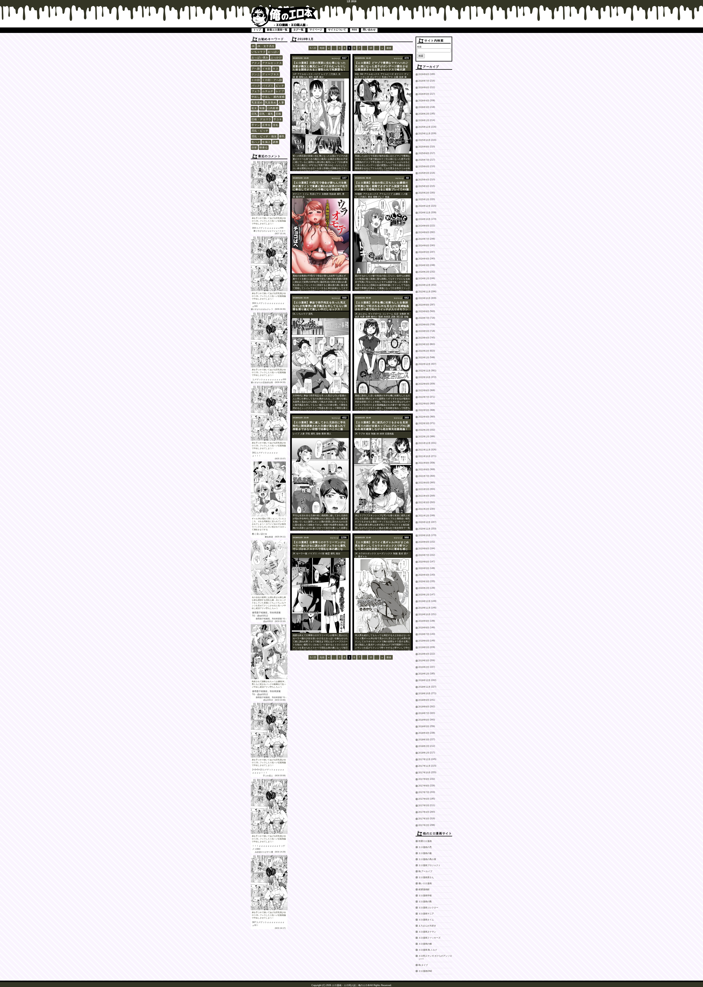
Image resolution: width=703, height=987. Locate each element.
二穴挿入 (333, 74)
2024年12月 (424, 206)
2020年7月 (423, 555)
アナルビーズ (387, 74)
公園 (396, 77)
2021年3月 (423, 502)
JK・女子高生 (266, 46)
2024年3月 (423, 265)
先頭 (322, 48)
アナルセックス (272, 62)
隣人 (329, 433)
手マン (256, 125)
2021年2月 (423, 509)
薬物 (318, 433)
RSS (354, 29)
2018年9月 (423, 700)
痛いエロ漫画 (425, 883)
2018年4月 (423, 733)
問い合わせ (369, 29)
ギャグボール (374, 314)
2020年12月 (424, 522)
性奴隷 (332, 194)
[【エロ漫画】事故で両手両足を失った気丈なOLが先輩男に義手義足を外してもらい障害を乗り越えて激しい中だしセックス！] (320, 355)
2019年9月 (423, 621)
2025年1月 (423, 199)
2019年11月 (424, 608)
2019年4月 (423, 654)
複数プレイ (378, 197)
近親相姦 (389, 433)
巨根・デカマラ (261, 119)
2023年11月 (424, 292)
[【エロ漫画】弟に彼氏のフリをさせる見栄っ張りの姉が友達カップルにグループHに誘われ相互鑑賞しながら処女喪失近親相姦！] (382, 475)
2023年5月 (423, 331)
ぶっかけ (276, 57)
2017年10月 (424, 772)
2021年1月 (423, 516)
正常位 (266, 125)
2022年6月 (423, 404)
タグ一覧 (298, 29)
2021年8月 (423, 469)
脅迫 (370, 197)
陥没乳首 (300, 197)
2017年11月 (424, 766)
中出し (256, 96)
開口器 (400, 316)
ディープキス (270, 74)
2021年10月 (424, 456)
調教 (275, 142)
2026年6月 (423, 87)
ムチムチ (268, 91)
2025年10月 (424, 140)
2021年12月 (424, 443)
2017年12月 (424, 759)
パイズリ (268, 85)
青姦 (387, 197)
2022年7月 (423, 397)
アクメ (256, 62)
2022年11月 (424, 371)
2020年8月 (423, 548)
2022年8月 (423, 390)
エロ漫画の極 (425, 944)
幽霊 (327, 553)
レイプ (280, 91)
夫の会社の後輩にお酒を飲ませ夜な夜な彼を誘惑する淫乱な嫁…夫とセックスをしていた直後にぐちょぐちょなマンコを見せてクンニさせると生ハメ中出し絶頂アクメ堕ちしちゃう (269, 602)
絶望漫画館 (424, 889)
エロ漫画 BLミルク (428, 950)
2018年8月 (423, 707)
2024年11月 (424, 213)
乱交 (396, 314)
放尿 (401, 77)
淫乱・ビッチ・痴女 (264, 136)
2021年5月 (423, 489)
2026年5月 (423, 94)
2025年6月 (423, 166)
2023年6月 (423, 325)
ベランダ (364, 77)
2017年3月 (423, 819)
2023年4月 (423, 338)
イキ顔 (266, 68)
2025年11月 (424, 133)
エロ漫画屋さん (426, 877)
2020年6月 (423, 562)
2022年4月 (423, 417)
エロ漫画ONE (425, 971)
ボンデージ (375, 77)
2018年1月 (423, 753)
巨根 (278, 113)
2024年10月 (424, 219)
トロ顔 (256, 79)
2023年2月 (423, 351)
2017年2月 (423, 825)
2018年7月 (423, 713)
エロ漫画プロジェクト (429, 865)
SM (361, 74)
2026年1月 (423, 120)
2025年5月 (423, 173)
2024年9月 (423, 226)
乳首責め (270, 102)
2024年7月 (423, 239)
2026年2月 (423, 114)
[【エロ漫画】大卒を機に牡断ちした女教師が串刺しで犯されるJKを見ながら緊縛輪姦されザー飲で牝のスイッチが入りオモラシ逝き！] (382, 355)
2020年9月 (423, 542)
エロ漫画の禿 (425, 847)
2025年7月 (423, 160)
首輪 (406, 316)
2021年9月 (423, 463)
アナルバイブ (386, 194)
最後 (388, 48)
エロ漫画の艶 (425, 901)
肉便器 (387, 316)
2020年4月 (423, 575)
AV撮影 (358, 194)
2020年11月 (424, 529)
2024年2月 (423, 272)
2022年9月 (423, 384)
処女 (254, 108)
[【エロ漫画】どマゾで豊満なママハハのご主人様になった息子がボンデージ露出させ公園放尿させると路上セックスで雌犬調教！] (382, 116)
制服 (262, 108)
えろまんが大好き (427, 925)
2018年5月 (423, 726)
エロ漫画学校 (425, 895)
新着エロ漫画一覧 (277, 29)
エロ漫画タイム (426, 919)
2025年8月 (423, 153)
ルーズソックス (384, 553)
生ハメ (256, 142)
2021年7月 (423, 476)
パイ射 (321, 553)
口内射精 (273, 108)
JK (253, 46)
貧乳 (310, 314)
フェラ (256, 91)
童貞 (401, 553)
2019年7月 (423, 634)
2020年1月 (423, 595)
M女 (357, 74)
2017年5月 (423, 805)
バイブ (317, 74)
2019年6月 (423, 641)
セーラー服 (301, 553)
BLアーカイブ (425, 871)
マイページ (315, 29)
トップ (257, 29)
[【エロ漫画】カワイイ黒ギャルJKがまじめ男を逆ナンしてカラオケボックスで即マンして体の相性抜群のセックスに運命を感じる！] (382, 595)
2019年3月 (423, 660)
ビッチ (280, 85)
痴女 (338, 553)
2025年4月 (423, 180)
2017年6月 (423, 799)
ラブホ (361, 433)
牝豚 (316, 77)
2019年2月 (423, 667)
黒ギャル (362, 556)
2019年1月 (423, 674)
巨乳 (254, 113)
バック (256, 85)
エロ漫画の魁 (425, 853)
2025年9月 (423, 147)
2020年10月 (424, 535)
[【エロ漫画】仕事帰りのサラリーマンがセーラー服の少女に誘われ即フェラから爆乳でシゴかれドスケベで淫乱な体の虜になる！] (320, 595)
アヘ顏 (256, 68)
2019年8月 (423, 628)
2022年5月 (423, 410)
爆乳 (282, 136)
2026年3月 (423, 107)
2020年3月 (423, 581)
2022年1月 (423, 436)
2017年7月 (423, 792)
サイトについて (337, 29)
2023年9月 (423, 305)
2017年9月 (423, 779)
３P (294, 74)
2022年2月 (423, 430)
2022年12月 (424, 364)
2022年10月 (424, 377)
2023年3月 (423, 344)
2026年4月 (423, 101)
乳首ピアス (387, 77)
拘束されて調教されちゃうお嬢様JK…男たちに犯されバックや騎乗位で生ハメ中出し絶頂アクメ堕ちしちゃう (269, 684)
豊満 (323, 433)
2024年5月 (423, 252)
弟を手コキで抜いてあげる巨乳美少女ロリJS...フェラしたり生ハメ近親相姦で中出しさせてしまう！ (269, 221)
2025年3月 (423, 186)
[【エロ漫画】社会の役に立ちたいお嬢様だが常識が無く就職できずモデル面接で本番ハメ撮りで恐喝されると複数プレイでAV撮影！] (382, 235)
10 (370, 48)
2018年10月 (424, 693)
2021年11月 (424, 450)
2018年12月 (424, 680)
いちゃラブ (259, 51)
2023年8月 (423, 311)
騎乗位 (263, 147)
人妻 (281, 102)
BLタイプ (423, 965)
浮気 (308, 433)
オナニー (399, 74)
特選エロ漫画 (425, 841)
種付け (374, 316)
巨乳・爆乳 (266, 113)
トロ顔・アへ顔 (272, 79)
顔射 (254, 147)
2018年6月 (423, 720)
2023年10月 (424, 298)
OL (294, 314)
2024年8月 (423, 232)
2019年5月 (423, 647)
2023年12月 (424, 285)
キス (275, 68)
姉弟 (382, 433)
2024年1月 (423, 278)
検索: (419, 47)
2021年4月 (423, 496)
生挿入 (266, 142)
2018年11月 (424, 687)
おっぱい (273, 51)
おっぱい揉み (260, 57)
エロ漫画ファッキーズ (429, 937)
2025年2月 (423, 193)
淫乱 (275, 125)
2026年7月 (423, 81)
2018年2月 (423, 746)
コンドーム (387, 314)
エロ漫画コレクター (428, 907)
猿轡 (368, 316)
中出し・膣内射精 (273, 96)
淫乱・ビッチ (260, 130)
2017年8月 (423, 786)
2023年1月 (423, 357)
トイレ (305, 194)
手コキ (278, 119)
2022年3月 (423, 423)
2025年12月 (424, 127)
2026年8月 (423, 74)
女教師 (325, 194)
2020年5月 (423, 568)
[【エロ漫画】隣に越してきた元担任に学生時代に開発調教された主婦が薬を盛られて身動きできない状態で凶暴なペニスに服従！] (320, 475)
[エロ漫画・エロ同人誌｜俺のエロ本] (284, 6)
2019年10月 (424, 614)
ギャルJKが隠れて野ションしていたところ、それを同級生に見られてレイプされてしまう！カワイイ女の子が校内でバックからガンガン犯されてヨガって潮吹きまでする (269, 524)
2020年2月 (423, 588)
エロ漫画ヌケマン (427, 931)
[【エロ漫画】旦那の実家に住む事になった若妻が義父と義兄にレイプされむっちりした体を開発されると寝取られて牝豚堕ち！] (320, 116)
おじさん (362, 314)
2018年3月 (423, 740)
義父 (321, 77)
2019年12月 (424, 601)
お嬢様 (396, 194)
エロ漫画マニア (426, 913)
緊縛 (380, 316)
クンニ (256, 74)
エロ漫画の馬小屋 (427, 859)
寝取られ (303, 77)
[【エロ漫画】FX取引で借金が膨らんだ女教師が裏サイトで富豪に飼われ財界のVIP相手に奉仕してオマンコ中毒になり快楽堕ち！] (320, 235)
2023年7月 (423, 318)
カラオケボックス (367, 553)
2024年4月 (423, 259)
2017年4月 (423, 812)
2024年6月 (423, 245)
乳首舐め (257, 102)
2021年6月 (423, 483)
